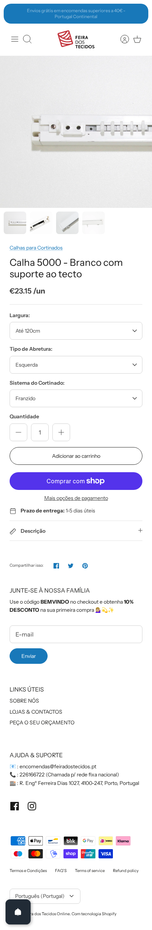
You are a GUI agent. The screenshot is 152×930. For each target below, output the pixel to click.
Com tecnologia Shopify (94, 913)
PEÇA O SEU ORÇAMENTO (42, 722)
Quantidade (24, 416)
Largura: (20, 315)
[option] (76, 132)
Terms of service (90, 870)
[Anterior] (13, 13)
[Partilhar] (56, 565)
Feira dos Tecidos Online (47, 913)
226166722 (32, 774)
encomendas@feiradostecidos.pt (58, 766)
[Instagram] (32, 806)
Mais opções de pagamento (76, 498)
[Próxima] (138, 13)
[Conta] (121, 39)
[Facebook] (14, 806)
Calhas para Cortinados (36, 247)
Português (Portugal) (40, 896)
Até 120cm (27, 330)
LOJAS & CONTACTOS (36, 711)
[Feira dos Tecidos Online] (76, 39)
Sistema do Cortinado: (37, 383)
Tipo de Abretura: (31, 349)
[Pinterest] (85, 565)
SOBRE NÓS (24, 700)
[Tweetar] (70, 565)
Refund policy (126, 870)
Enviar (28, 656)
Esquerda (26, 364)
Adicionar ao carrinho (76, 456)
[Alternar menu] (15, 39)
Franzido (25, 398)
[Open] (18, 911)
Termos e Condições (28, 870)
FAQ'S (61, 870)
